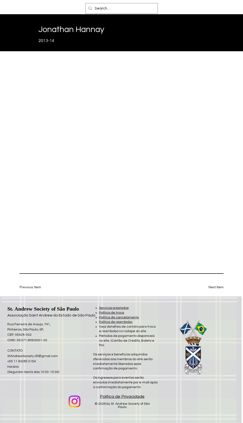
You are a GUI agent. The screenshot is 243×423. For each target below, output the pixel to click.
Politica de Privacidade (122, 396)
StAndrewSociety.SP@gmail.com (32, 356)
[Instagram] (74, 401)
